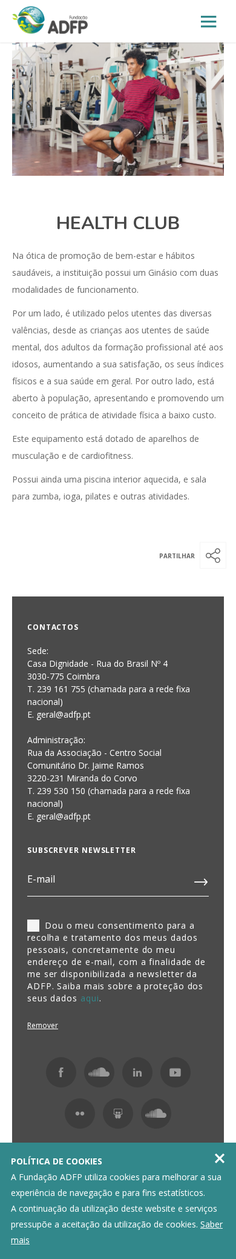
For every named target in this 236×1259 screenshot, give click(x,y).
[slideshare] (118, 1113)
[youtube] (175, 1072)
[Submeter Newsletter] (201, 879)
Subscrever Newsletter (81, 850)
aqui (89, 998)
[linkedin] (137, 1072)
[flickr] (80, 1113)
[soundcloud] (156, 1113)
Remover (42, 1025)
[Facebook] (61, 1072)
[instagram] (99, 1072)
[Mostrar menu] (209, 22)
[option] (118, 109)
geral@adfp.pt (63, 816)
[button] (213, 555)
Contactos (53, 627)
